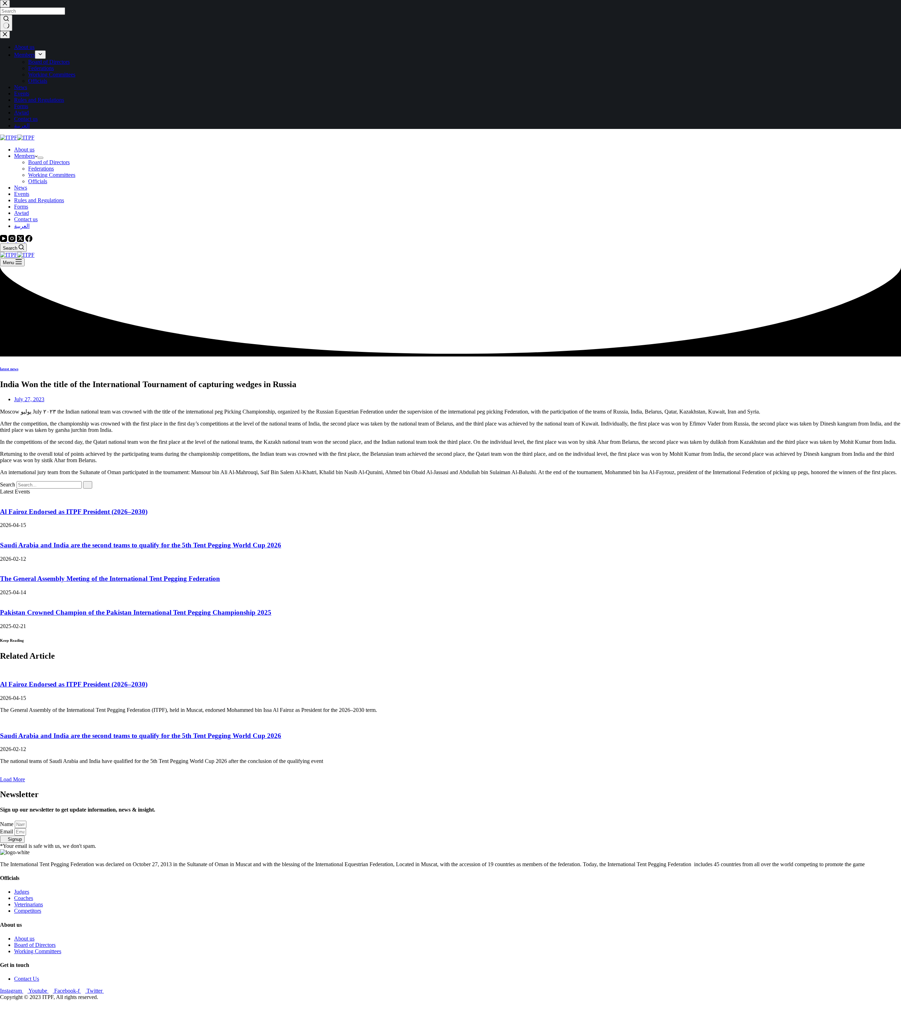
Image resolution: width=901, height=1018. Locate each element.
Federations (41, 169)
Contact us (26, 219)
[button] (12, 779)
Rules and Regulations (39, 200)
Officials (37, 181)
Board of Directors (49, 162)
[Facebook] (28, 240)
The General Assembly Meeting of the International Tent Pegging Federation (110, 578)
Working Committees (51, 175)
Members (24, 156)
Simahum (40, 1009)
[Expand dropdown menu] (40, 158)
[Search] (87, 485)
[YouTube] (4, 240)
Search (7, 485)
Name (7, 824)
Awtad (21, 213)
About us (24, 150)
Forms (21, 207)
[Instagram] (12, 240)
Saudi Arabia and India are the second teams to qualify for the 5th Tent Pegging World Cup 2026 (140, 545)
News (20, 188)
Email (7, 831)
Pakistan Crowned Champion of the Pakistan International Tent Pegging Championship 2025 (135, 612)
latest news (9, 369)
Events (21, 194)
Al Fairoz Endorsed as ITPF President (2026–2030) (73, 511)
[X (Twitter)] (21, 240)
